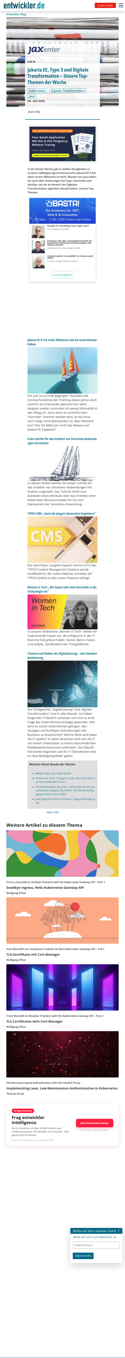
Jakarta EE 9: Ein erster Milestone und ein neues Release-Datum (62, 342)
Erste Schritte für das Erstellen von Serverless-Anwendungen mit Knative (62, 441)
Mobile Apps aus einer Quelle (53, 773)
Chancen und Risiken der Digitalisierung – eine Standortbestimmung (62, 655)
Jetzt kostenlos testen (95, 1123)
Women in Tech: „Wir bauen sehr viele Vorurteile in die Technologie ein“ (62, 589)
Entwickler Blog (16, 14)
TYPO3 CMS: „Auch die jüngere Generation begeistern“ (62, 513)
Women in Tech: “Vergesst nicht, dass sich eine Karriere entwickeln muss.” (65, 780)
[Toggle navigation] (24, 5)
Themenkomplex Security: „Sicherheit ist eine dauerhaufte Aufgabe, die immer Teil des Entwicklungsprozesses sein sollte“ (65, 790)
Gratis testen (105, 5)
